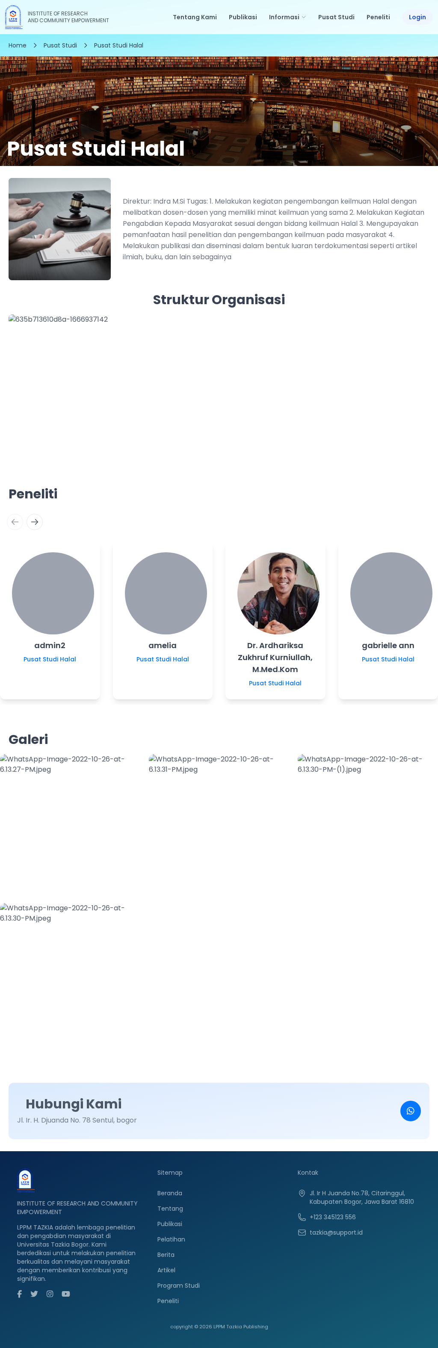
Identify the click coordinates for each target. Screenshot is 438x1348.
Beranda (169, 1193)
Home (18, 45)
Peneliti (378, 17)
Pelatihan (171, 1239)
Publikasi (243, 17)
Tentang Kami (195, 17)
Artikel (166, 1270)
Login (417, 17)
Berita (166, 1254)
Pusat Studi (336, 17)
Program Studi (178, 1285)
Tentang (170, 1208)
